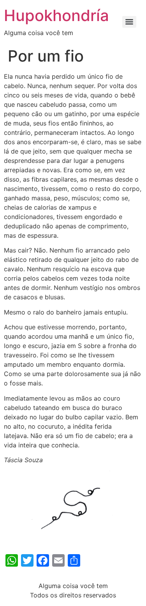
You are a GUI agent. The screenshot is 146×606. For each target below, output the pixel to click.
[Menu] (129, 22)
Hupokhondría (56, 15)
